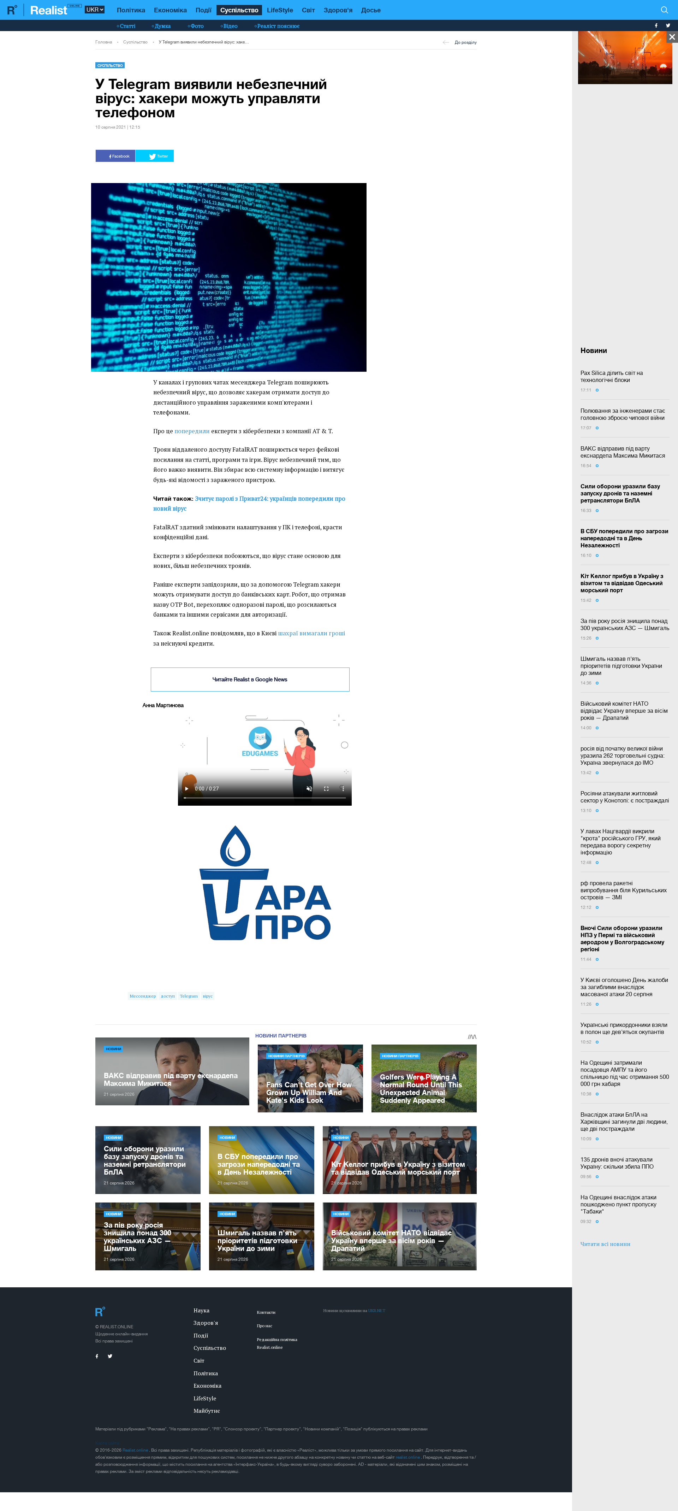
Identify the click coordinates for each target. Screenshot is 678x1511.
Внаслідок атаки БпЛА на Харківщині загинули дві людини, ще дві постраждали (624, 1121)
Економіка (170, 10)
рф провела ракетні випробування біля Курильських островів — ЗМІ (624, 890)
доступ (168, 996)
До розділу (466, 42)
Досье (371, 10)
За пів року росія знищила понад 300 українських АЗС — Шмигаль (625, 624)
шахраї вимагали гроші (311, 633)
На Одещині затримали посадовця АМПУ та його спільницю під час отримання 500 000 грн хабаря (625, 1073)
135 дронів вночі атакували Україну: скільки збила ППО (617, 1163)
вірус (208, 996)
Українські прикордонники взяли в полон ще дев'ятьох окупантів (624, 1028)
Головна (103, 42)
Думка (163, 25)
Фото (197, 25)
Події (204, 10)
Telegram (189, 996)
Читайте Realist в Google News (250, 679)
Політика (131, 10)
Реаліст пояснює (278, 25)
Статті (127, 25)
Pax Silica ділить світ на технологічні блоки (612, 376)
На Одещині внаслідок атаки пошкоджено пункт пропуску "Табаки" (618, 1204)
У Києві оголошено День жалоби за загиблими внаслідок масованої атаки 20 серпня (624, 987)
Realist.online (136, 1450)
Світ (308, 10)
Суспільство (239, 10)
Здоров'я (338, 10)
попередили (192, 431)
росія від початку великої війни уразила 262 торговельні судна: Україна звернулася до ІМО (623, 755)
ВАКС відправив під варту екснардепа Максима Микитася (623, 452)
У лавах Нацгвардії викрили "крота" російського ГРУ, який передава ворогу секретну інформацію (621, 842)
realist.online (408, 1457)
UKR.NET (376, 1310)
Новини (113, 1049)
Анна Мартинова (163, 705)
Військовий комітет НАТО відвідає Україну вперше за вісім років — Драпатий (624, 710)
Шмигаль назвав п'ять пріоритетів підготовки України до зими (621, 665)
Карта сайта (107, 1443)
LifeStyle (280, 10)
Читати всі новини (605, 1244)
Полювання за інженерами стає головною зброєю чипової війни (623, 414)
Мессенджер (143, 996)
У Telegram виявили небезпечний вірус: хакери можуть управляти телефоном (204, 42)
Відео (231, 25)
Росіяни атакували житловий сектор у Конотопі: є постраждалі (625, 797)
